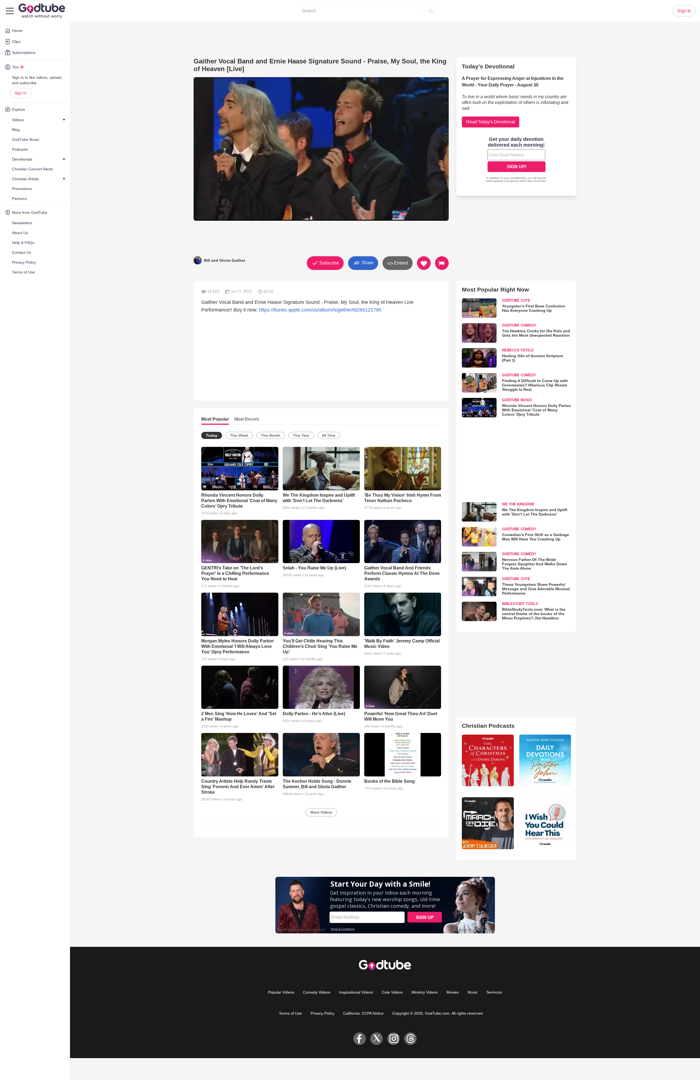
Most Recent (246, 419)
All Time (329, 435)
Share (367, 262)
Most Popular (215, 419)
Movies (453, 992)
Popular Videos (281, 992)
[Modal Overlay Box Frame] (516, 160)
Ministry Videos (425, 992)
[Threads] (410, 1038)
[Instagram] (393, 1038)
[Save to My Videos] (424, 263)
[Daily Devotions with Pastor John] (545, 760)
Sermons (494, 992)
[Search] (431, 11)
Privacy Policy (322, 1013)
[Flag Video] (442, 263)
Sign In (20, 93)
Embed (400, 263)
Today (211, 435)
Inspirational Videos (356, 992)
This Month (270, 435)
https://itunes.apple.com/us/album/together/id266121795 (320, 310)
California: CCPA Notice (363, 1013)
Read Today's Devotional (490, 122)
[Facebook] (359, 1038)
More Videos (321, 812)
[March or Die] (488, 823)
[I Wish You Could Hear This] (545, 823)
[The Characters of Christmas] (488, 760)
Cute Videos (392, 992)
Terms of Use (290, 1013)
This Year (301, 435)
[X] (376, 1038)
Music (473, 992)
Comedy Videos (316, 992)
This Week (239, 435)
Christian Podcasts (488, 726)
